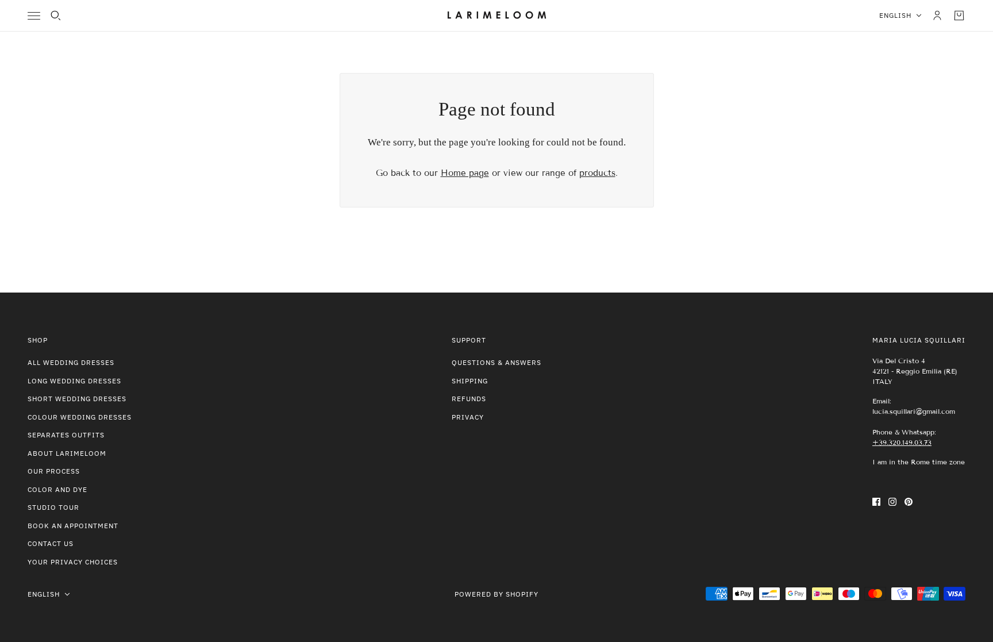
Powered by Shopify (496, 594)
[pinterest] (908, 501)
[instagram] (892, 501)
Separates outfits (66, 434)
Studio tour (53, 507)
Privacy (468, 417)
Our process (54, 471)
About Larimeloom (67, 453)
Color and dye (57, 489)
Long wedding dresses (74, 380)
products (597, 173)
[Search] (55, 15)
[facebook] (876, 501)
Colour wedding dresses (80, 417)
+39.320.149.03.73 (902, 442)
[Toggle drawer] (34, 16)
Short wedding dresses (77, 398)
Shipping (470, 380)
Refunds (469, 398)
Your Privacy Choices (73, 562)
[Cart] (959, 15)
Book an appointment (73, 525)
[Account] (937, 15)
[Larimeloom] (496, 15)
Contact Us (51, 543)
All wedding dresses (71, 362)
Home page (465, 173)
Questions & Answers (496, 362)
